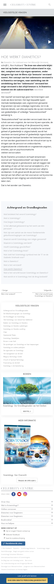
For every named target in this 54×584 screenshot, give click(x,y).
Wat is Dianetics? (11, 261)
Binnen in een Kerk (9, 341)
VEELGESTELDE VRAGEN (27, 305)
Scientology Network (28, 548)
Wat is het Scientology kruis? (16, 250)
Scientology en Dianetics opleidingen (15, 326)
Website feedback (13, 534)
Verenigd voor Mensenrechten (11, 566)
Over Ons (5, 502)
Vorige (5, 290)
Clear (5, 332)
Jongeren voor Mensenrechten (34, 566)
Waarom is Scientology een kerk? (18, 243)
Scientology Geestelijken (11, 338)
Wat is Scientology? (12, 218)
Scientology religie (43, 548)
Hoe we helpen (7, 523)
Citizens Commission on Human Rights (14, 569)
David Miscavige (6, 551)
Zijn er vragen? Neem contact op (18, 531)
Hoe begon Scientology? (14, 222)
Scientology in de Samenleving (13, 366)
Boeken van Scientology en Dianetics (15, 323)
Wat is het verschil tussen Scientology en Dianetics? (26, 272)
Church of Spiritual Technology (13, 360)
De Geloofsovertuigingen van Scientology (16, 313)
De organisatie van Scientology (13, 350)
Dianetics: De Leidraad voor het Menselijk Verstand (26, 62)
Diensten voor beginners (12, 512)
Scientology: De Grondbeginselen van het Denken (24, 405)
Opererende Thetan (9, 335)
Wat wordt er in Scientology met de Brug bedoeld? (26, 276)
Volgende (48, 290)
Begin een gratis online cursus (23, 551)
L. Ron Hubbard (6, 548)
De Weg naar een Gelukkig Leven (12, 560)
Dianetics (16, 548)
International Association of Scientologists (15, 557)
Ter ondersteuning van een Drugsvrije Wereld (16, 563)
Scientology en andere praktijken (14, 347)
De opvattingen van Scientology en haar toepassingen (21, 344)
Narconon (28, 560)
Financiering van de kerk (11, 363)
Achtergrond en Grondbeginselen (15, 310)
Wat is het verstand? (13, 265)
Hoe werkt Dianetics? (13, 269)
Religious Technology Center (12, 356)
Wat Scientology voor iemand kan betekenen (18, 320)
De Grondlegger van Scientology (14, 316)
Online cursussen (8, 509)
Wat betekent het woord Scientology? (20, 214)
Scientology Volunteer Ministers (12, 554)
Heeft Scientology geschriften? (17, 247)
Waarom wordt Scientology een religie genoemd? (25, 239)
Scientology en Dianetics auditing (14, 329)
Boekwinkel (6, 520)
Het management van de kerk (13, 353)
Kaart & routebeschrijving (15, 538)
